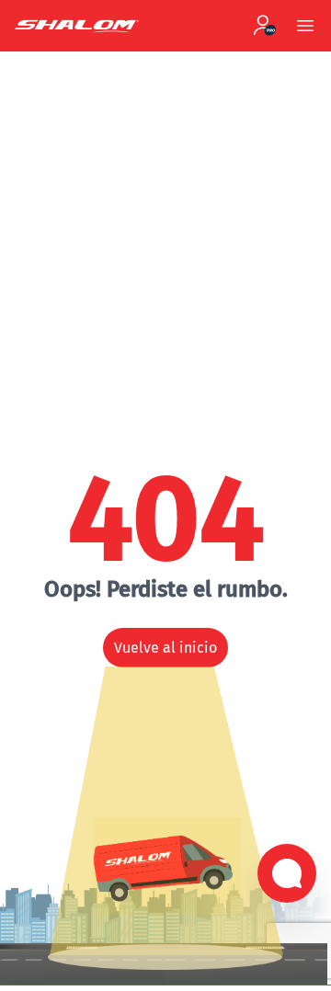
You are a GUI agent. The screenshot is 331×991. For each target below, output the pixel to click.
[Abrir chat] (286, 873)
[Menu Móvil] (305, 26)
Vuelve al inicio (165, 647)
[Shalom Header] (118, 26)
